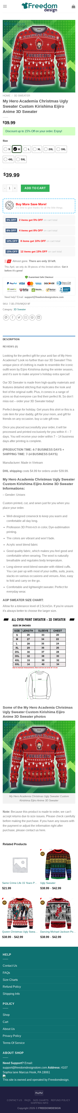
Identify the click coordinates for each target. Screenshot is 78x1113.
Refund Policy (12, 986)
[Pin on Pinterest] (32, 318)
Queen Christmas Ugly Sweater (20, 931)
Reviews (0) (10, 346)
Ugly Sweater (48, 882)
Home (6, 95)
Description (11, 339)
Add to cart (35, 188)
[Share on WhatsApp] (6, 318)
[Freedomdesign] (39, 6)
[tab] (39, 339)
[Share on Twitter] (19, 318)
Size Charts (10, 979)
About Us (9, 1028)
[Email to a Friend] (26, 318)
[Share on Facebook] (13, 318)
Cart (5, 1021)
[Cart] (73, 6)
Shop (6, 1014)
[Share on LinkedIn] (39, 318)
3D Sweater (22, 95)
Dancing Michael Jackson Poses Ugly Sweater (58, 931)
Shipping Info (11, 993)
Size (5, 140)
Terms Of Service (14, 1042)
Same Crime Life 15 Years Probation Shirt (20, 882)
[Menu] (5, 6)
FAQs (6, 972)
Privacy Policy (12, 1035)
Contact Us (10, 965)
